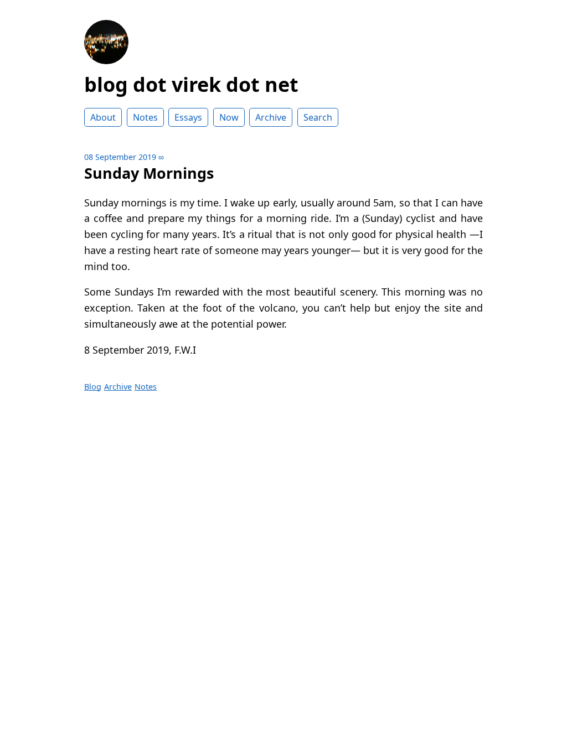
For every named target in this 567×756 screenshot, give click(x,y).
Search (317, 117)
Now (229, 117)
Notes (145, 117)
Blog (92, 386)
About (103, 117)
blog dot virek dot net (191, 84)
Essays (188, 117)
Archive (270, 117)
